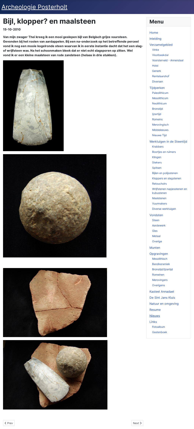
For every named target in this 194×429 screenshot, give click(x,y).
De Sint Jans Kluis (162, 297)
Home (153, 32)
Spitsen (156, 167)
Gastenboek (159, 332)
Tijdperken (157, 88)
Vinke (155, 49)
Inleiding (155, 38)
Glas (154, 230)
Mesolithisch (159, 258)
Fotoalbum (158, 326)
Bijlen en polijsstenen (165, 173)
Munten (154, 247)
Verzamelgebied (161, 45)
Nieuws (154, 316)
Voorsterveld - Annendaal (167, 60)
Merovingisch (160, 124)
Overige (157, 241)
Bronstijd (157, 108)
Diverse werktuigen (164, 208)
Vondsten (156, 215)
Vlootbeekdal (160, 55)
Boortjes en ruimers (164, 151)
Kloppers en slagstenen (166, 178)
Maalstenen (159, 198)
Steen (155, 220)
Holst (155, 65)
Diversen (157, 81)
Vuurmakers (159, 203)
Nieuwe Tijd (159, 135)
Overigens (158, 285)
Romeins (157, 119)
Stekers (157, 162)
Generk (156, 70)
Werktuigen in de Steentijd (168, 141)
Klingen (156, 157)
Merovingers (159, 279)
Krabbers (157, 146)
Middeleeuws (160, 129)
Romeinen (158, 274)
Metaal (156, 236)
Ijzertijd (156, 114)
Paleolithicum (160, 92)
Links (153, 322)
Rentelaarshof (160, 76)
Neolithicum (159, 103)
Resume (155, 310)
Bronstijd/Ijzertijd (162, 269)
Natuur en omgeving (164, 303)
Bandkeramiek (161, 264)
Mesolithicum (160, 98)
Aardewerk (159, 225)
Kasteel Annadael (161, 291)
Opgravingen (158, 254)
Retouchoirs (159, 183)
